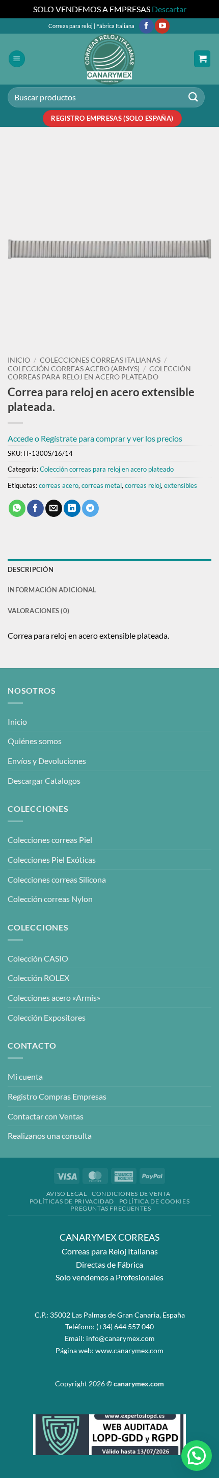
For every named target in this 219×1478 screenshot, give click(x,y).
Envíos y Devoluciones (47, 760)
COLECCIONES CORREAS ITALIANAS (100, 360)
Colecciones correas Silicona (57, 879)
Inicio (19, 360)
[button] (17, 58)
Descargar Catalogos (44, 780)
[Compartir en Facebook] (35, 508)
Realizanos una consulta (50, 1135)
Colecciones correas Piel (50, 839)
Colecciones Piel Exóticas (52, 859)
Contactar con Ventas (46, 1116)
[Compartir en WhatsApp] (17, 508)
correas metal (101, 485)
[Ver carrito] (202, 58)
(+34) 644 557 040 (125, 1326)
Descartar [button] (169, 9)
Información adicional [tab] (52, 590)
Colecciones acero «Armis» (54, 997)
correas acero (58, 485)
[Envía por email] (53, 508)
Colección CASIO (38, 958)
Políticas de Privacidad (72, 1201)
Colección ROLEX (38, 977)
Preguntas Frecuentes (110, 1208)
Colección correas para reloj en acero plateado (99, 373)
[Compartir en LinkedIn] (72, 508)
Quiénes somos (35, 741)
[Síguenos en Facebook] (146, 26)
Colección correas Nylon (50, 899)
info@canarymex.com (120, 1338)
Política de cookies (154, 1201)
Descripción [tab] (30, 569)
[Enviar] (193, 97)
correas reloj (143, 485)
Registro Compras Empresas (57, 1096)
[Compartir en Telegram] (90, 508)
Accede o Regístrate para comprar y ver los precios (95, 438)
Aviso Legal (66, 1193)
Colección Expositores (47, 1017)
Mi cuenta (25, 1076)
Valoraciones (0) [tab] (38, 611)
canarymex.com (139, 1383)
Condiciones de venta (131, 1193)
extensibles (180, 485)
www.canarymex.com (129, 1350)
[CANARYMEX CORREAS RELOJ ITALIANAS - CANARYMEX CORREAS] (109, 59)
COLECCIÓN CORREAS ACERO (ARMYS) (74, 369)
